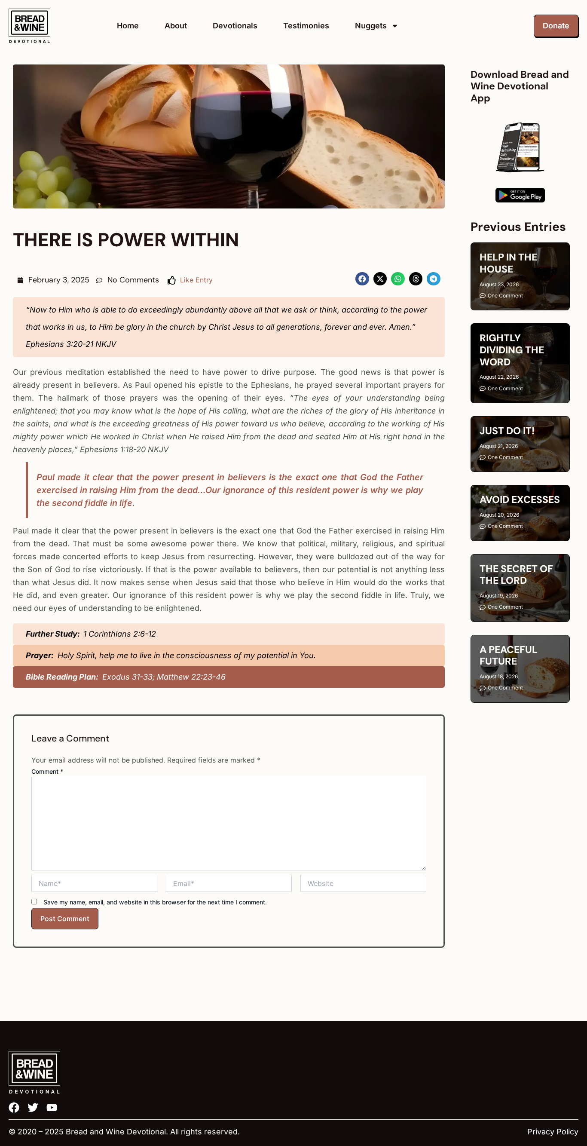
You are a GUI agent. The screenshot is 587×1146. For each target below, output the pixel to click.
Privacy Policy (552, 1131)
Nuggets (371, 25)
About (176, 25)
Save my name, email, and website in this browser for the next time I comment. (155, 902)
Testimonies (306, 25)
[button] (362, 279)
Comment (47, 771)
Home (128, 25)
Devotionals (235, 25)
